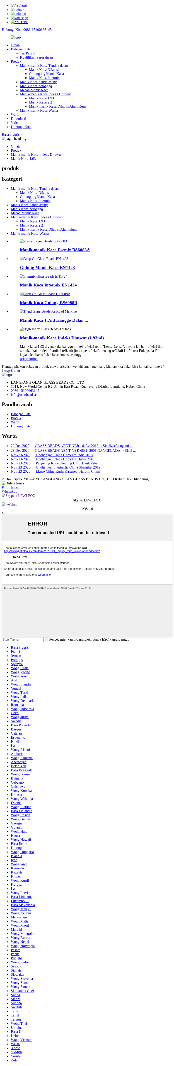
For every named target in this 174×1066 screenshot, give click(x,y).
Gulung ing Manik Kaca (46, 74)
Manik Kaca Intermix (44, 78)
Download (18, 119)
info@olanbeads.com (26, 395)
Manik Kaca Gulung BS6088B (48, 302)
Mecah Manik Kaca (34, 90)
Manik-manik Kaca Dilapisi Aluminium (57, 106)
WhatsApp (9, 491)
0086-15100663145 (25, 390)
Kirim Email (10, 487)
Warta (15, 114)
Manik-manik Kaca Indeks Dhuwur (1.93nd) (62, 338)
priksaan (26, 359)
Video (15, 123)
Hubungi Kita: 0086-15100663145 (27, 30)
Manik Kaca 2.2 (40, 102)
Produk (16, 61)
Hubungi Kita (21, 127)
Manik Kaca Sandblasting (38, 82)
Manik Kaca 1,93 (41, 98)
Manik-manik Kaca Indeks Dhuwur (45, 94)
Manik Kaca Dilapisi (44, 70)
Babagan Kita (21, 49)
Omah (15, 45)
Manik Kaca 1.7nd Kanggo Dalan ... (54, 320)
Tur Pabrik (27, 53)
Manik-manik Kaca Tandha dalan (44, 65)
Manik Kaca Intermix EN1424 (48, 285)
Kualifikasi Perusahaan (36, 57)
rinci (35, 359)
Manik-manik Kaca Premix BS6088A (55, 249)
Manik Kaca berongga (36, 86)
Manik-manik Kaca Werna (39, 110)
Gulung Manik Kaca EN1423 (47, 267)
